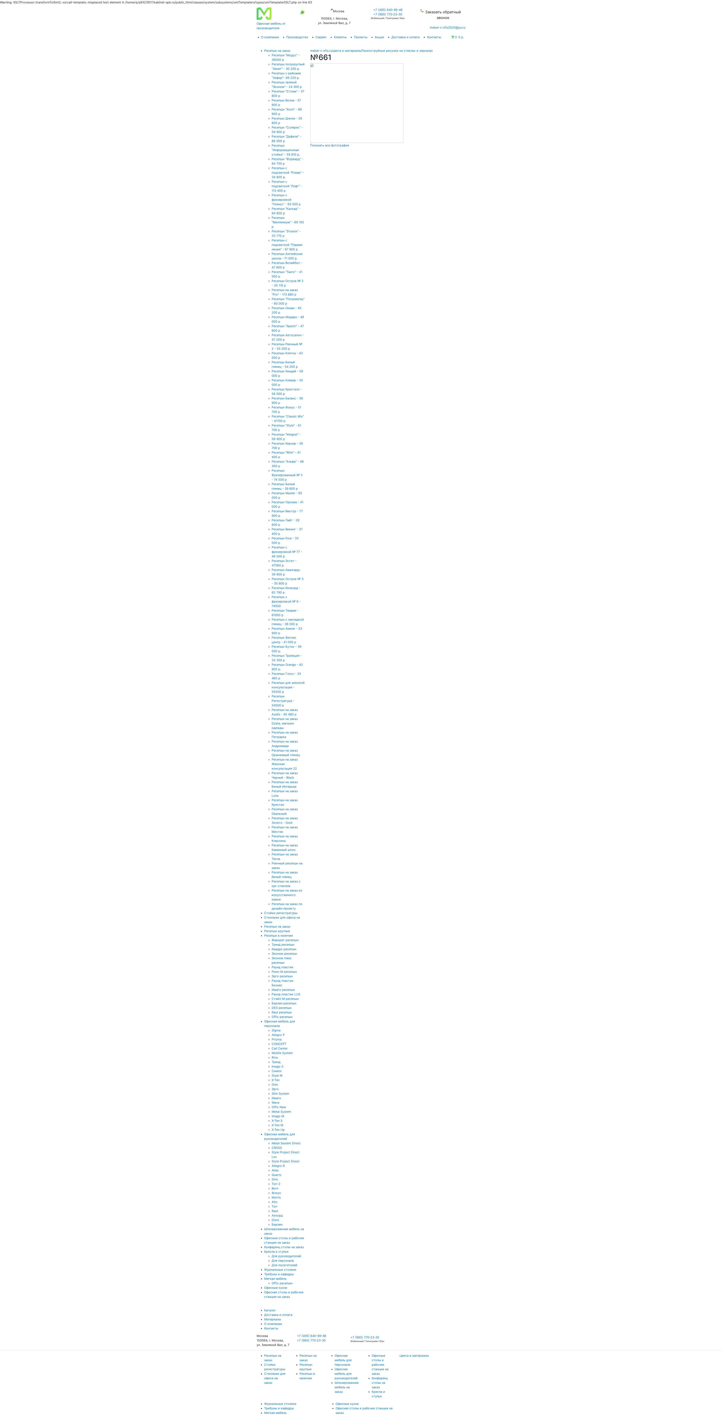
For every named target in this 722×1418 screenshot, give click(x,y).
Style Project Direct (286, 1161)
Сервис (321, 37)
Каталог (270, 1310)
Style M (277, 1075)
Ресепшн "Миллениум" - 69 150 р (288, 222)
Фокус (276, 1193)
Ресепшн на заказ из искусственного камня (287, 894)
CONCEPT (279, 1044)
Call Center (280, 1048)
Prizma (276, 1039)
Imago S (277, 1066)
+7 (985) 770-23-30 (387, 14)
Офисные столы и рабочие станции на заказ (380, 1364)
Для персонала (283, 1260)
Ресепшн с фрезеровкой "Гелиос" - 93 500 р (286, 199)
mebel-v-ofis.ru (321, 50)
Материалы (272, 1319)
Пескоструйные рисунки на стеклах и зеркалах (397, 50)
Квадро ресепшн (284, 949)
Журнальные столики (280, 1404)
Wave (275, 1102)
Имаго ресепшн (283, 990)
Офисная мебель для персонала (343, 1360)
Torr (275, 1206)
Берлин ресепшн (284, 1003)
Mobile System (282, 1053)
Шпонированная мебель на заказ (347, 1387)
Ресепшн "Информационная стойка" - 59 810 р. (286, 150)
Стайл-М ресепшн (285, 999)
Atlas (275, 1170)
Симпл (276, 1071)
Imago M (278, 1116)
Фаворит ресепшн (285, 940)
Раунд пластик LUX (286, 994)
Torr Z (276, 1184)
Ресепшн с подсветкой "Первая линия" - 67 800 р (287, 244)
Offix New (279, 1107)
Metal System (281, 1111)
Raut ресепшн (282, 1012)
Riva (275, 1057)
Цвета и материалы (346, 50)
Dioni (275, 1220)
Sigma (276, 1030)
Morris (276, 1197)
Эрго (275, 1089)
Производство (297, 37)
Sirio (275, 1179)
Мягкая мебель (275, 1413)
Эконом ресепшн (284, 953)
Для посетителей (284, 1265)
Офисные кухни (347, 1404)
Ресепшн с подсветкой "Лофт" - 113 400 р (287, 186)
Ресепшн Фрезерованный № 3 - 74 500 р (287, 475)
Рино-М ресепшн (284, 971)
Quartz (276, 1175)
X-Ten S (277, 1120)
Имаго (276, 1098)
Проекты (360, 37)
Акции (379, 37)
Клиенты (340, 37)
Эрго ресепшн (282, 976)
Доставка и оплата (405, 37)
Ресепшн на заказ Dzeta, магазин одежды (285, 723)
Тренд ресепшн (283, 944)
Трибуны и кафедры (279, 1408)
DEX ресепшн (281, 1008)
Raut (275, 1211)
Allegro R (278, 1166)
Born (275, 1188)
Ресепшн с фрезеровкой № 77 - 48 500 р (287, 551)
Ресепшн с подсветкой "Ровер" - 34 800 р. (288, 172)
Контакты (434, 37)
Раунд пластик (283, 967)
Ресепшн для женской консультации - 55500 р (288, 687)
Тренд (276, 1062)
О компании (270, 37)
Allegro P (278, 1035)
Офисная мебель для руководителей (346, 1373)
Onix (275, 1084)
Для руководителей (286, 1256)
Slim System (280, 1093)
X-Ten (276, 1080)
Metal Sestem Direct (286, 1143)
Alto (275, 1202)
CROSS (277, 1148)
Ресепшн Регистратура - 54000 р (283, 700)
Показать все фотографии (329, 145)
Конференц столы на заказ (380, 1382)
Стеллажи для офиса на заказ (274, 1378)
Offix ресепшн (282, 1017)
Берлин (277, 1224)
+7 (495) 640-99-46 (388, 10)
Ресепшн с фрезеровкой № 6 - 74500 (286, 601)
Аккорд (277, 1215)
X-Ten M (277, 1125)
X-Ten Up (278, 1130)
